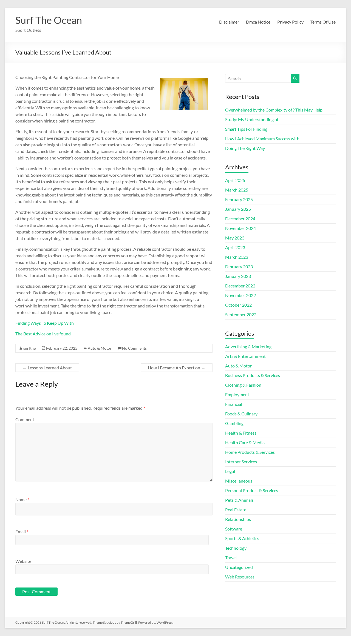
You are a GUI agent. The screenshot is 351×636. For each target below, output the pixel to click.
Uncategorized (239, 567)
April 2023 (235, 247)
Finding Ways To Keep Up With (44, 323)
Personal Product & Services (251, 490)
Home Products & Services (250, 452)
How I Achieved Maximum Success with (262, 138)
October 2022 (238, 304)
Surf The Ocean (48, 20)
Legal (230, 471)
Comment (24, 419)
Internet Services (241, 461)
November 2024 (240, 228)
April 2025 (235, 180)
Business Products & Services (252, 375)
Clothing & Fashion (243, 384)
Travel (231, 557)
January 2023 (238, 276)
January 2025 (238, 209)
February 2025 (239, 199)
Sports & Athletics (242, 538)
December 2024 (240, 218)
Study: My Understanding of (251, 119)
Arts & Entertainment (245, 356)
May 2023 (234, 237)
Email (21, 531)
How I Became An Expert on (176, 367)
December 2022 (240, 285)
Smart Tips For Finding (246, 129)
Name (22, 499)
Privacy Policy (290, 21)
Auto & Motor (100, 348)
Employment (237, 394)
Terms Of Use (323, 21)
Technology (236, 548)
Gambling (234, 423)
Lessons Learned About (47, 367)
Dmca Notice (258, 21)
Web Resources (239, 576)
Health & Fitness (240, 432)
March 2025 (236, 189)
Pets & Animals (239, 500)
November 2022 (240, 295)
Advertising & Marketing (248, 346)
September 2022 (240, 314)
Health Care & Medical (246, 442)
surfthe (29, 348)
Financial (233, 404)
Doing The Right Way (245, 148)
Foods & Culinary (241, 413)
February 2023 (239, 266)
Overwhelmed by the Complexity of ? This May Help (273, 109)
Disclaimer (229, 21)
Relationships (238, 519)
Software (233, 528)
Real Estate (235, 509)
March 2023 (236, 256)
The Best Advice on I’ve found (43, 333)
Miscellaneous (238, 480)
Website (23, 561)
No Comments (134, 348)
